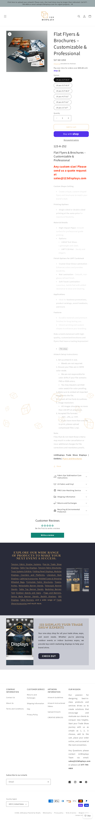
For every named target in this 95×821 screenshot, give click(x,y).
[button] (5, 16)
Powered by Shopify (34, 813)
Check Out (49, 656)
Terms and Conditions (15, 709)
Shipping (57, 63)
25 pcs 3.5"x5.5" (63, 80)
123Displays (24, 813)
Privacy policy (58, 813)
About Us (10, 703)
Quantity (57, 113)
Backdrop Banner (53, 589)
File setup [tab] (63, 349)
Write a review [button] (47, 535)
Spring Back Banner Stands (25, 596)
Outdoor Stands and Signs (28, 593)
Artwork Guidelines (55, 697)
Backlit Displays (47, 596)
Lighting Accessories (29, 578)
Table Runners (27, 600)
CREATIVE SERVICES (55, 717)
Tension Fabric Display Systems (26, 564)
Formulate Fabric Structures (39, 582)
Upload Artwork (54, 712)
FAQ (28, 709)
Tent (13, 593)
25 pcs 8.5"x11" (62, 102)
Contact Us (10, 697)
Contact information (82, 815)
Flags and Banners (52, 593)
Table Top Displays (28, 567)
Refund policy (47, 813)
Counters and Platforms (32, 575)
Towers (58, 582)
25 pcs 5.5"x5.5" (63, 85)
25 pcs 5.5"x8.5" (63, 91)
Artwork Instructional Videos (56, 704)
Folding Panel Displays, (43, 571)
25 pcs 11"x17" (62, 108)
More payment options (71, 140)
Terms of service (71, 813)
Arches (14, 585)
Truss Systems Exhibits (21, 571)
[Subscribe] (48, 782)
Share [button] (59, 466)
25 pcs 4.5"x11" (62, 96)
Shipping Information (35, 703)
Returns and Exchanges (32, 696)
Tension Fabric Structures (49, 567)
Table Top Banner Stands (31, 589)
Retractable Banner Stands (31, 585)
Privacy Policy (32, 714)
